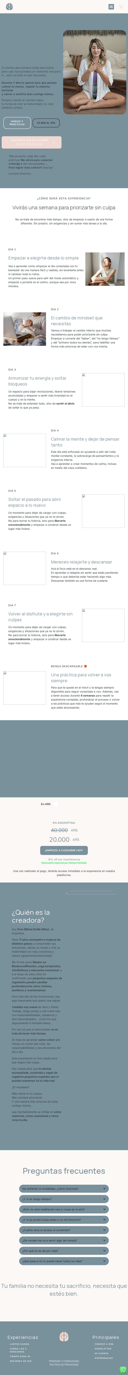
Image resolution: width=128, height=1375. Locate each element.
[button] (111, 7)
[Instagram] (64, 1350)
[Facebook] (55, 1350)
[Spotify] (73, 1350)
